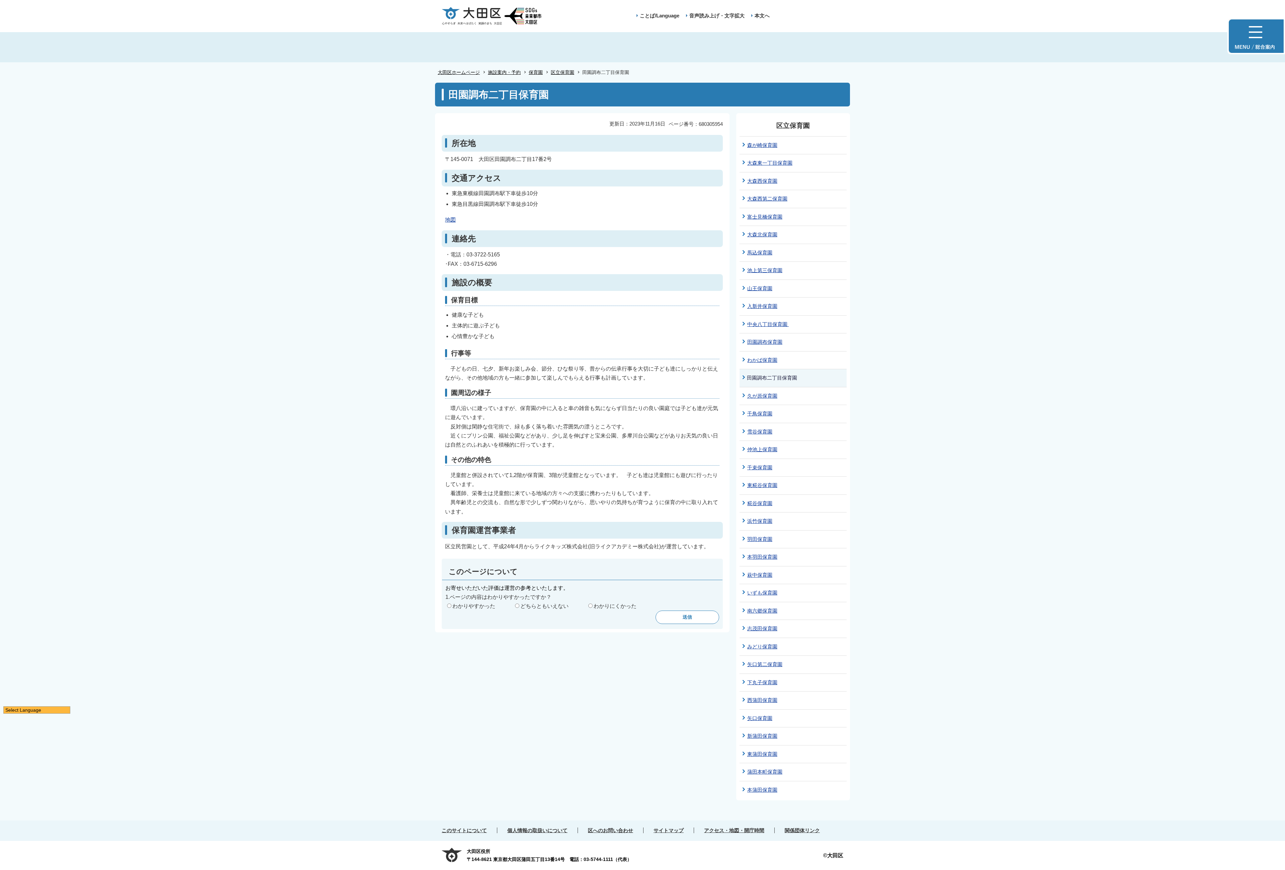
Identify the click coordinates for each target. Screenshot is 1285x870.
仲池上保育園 (762, 449)
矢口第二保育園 (764, 664)
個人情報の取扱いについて (537, 830)
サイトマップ (669, 830)
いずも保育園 (762, 593)
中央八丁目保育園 (768, 324)
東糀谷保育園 (762, 485)
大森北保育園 (762, 234)
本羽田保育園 (762, 557)
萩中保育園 (759, 575)
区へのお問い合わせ (610, 830)
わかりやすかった (473, 606)
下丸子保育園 (762, 682)
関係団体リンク (802, 830)
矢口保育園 (759, 718)
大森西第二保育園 (767, 199)
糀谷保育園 (759, 503)
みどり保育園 (762, 646)
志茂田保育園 (762, 628)
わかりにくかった (615, 606)
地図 (450, 220)
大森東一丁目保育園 (769, 163)
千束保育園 (759, 467)
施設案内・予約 (504, 72)
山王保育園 (759, 288)
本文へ (762, 15)
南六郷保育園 (762, 611)
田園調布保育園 (764, 342)
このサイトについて (464, 830)
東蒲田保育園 (762, 754)
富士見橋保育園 (764, 217)
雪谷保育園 (759, 431)
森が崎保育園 (762, 145)
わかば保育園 (762, 360)
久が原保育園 (762, 396)
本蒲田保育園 (762, 790)
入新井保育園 (762, 306)
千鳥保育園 (759, 413)
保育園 (536, 72)
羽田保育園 (759, 539)
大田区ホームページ (459, 72)
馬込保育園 (759, 252)
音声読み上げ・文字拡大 (717, 15)
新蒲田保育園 (762, 736)
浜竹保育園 (759, 521)
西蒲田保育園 (762, 700)
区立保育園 (562, 72)
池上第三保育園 (764, 270)
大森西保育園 (762, 181)
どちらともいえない (544, 606)
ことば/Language (659, 15)
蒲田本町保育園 (764, 772)
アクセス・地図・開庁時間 (734, 830)
